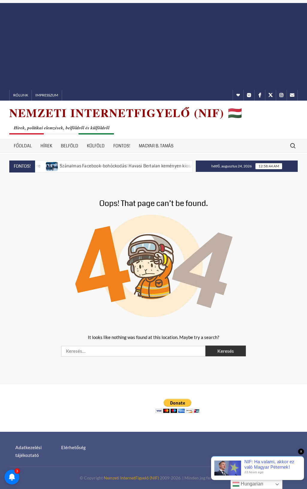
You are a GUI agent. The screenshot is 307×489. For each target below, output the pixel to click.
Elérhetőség (73, 447)
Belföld (69, 146)
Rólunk (20, 95)
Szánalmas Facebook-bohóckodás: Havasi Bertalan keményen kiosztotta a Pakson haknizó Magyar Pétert (155, 166)
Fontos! (121, 146)
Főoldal (23, 146)
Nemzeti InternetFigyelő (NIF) (131, 477)
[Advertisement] (153, 45)
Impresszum (46, 95)
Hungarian (251, 483)
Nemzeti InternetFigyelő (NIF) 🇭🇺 (126, 113)
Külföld (96, 146)
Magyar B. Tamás (156, 146)
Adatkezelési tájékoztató (28, 451)
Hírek (46, 146)
